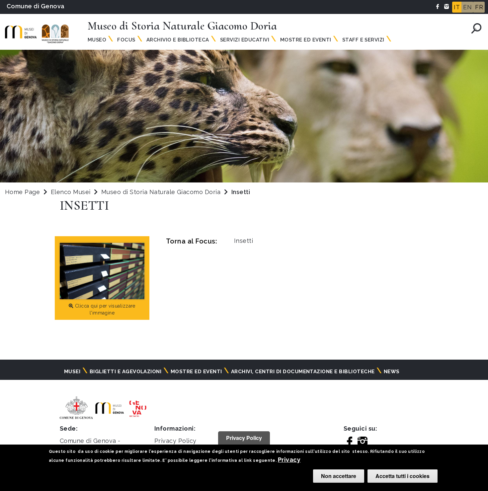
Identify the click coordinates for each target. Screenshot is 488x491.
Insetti (243, 240)
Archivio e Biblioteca (177, 40)
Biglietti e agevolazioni (126, 372)
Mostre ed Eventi (305, 40)
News (392, 372)
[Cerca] (476, 28)
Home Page (22, 191)
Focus (126, 40)
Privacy (289, 459)
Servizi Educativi (244, 40)
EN (467, 7)
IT (457, 7)
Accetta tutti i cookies (402, 476)
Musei (72, 372)
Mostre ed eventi (196, 372)
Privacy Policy (175, 440)
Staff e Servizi (363, 40)
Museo (97, 40)
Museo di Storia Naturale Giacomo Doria (161, 191)
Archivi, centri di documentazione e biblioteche (303, 372)
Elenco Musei (71, 191)
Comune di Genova (36, 6)
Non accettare (338, 476)
